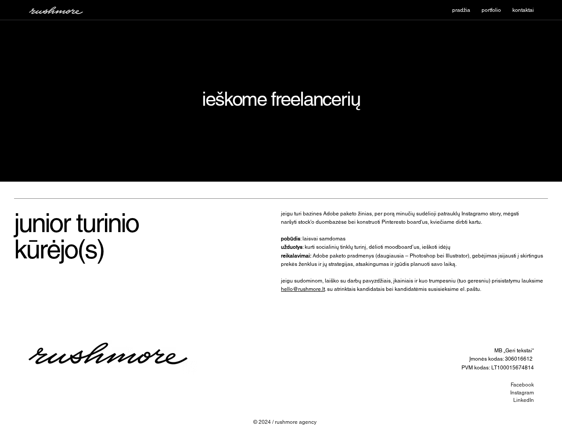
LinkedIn (523, 400)
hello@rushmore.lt (303, 289)
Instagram (522, 393)
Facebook (522, 385)
